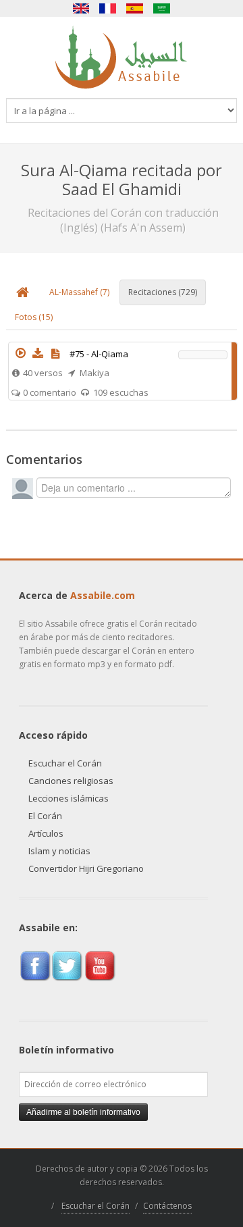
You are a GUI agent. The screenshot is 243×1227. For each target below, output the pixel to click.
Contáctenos (167, 1205)
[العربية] (162, 8)
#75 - (99, 354)
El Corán (45, 816)
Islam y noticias (59, 851)
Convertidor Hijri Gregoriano (86, 868)
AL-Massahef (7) (79, 292)
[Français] (108, 8)
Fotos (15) (34, 317)
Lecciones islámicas (68, 798)
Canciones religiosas (70, 781)
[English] (81, 8)
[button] (20, 353)
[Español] (135, 8)
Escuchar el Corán (65, 763)
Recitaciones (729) (162, 292)
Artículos (45, 833)
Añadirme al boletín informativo (83, 1112)
